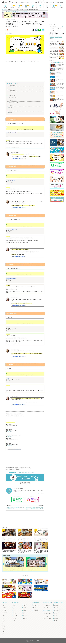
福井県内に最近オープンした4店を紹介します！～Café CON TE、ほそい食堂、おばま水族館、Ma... (25, 551)
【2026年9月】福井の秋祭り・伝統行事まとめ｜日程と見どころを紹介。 (9, 551)
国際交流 (24, 607)
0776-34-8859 (9, 431)
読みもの (26, 7)
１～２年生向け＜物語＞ (12, 90)
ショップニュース (25, 615)
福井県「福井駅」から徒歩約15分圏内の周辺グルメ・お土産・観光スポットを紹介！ (35, 569)
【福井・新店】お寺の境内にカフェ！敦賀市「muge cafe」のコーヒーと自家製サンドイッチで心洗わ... (25, 539)
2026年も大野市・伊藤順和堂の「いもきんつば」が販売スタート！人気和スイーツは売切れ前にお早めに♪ (41, 551)
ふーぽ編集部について (58, 602)
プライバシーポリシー (57, 612)
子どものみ (24, 610)
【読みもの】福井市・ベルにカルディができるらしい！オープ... (59, 69)
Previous (3, 564)
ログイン (52, 2)
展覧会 (14, 605)
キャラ (24, 605)
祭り (13, 607)
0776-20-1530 (9, 436)
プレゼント (53, 7)
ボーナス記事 (61, 7)
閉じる (16, 83)
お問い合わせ (56, 618)
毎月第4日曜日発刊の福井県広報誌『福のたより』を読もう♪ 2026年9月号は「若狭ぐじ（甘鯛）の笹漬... (41, 539)
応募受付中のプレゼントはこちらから (25, 483)
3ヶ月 (61, 62)
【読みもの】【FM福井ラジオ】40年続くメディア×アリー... (59, 92)
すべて (53, 28)
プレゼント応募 (45, 616)
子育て (47, 7)
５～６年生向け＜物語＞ (12, 105)
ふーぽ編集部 (4, 612)
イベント (12, 7)
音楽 (13, 612)
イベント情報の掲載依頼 (46, 613)
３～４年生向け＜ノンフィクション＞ (14, 100)
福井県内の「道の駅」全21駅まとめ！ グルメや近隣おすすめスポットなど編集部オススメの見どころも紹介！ (14, 569)
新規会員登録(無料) (60, 2)
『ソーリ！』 (11, 107)
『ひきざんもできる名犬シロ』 (14, 92)
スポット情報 (36, 602)
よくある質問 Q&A (57, 610)
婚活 (23, 613)
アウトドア (14, 618)
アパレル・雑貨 (35, 610)
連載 (3, 633)
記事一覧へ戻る (25, 575)
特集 (3, 605)
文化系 (8, 33)
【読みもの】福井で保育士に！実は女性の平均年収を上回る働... (59, 73)
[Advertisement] (25, 73)
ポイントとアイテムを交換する (47, 618)
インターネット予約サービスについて (14, 449)
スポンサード (25, 618)
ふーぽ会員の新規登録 (46, 605)
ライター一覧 (56, 607)
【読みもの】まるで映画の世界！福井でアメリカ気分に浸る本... (59, 99)
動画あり (33, 7)
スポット (5, 7)
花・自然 (14, 620)
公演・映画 (14, 613)
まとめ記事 (4, 607)
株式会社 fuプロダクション (35, 640)
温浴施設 (34, 607)
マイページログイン (46, 607)
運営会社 (55, 620)
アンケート (45, 615)
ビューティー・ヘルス (36, 605)
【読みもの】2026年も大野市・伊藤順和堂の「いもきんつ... (59, 96)
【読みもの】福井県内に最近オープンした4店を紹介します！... (59, 65)
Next (46, 564)
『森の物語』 (11, 112)
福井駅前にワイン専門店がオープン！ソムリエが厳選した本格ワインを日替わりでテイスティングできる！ (9, 539)
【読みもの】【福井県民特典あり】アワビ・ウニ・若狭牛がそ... (59, 84)
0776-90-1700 (9, 445)
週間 (57, 62)
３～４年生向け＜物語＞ (12, 95)
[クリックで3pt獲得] (25, 477)
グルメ (19, 7)
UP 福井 (40, 7)
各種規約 (55, 613)
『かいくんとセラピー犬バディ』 (14, 102)
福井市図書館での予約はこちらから (19, 158)
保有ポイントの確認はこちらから (25, 482)
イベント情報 (15, 602)
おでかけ (4, 620)
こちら (20, 467)
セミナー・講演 (15, 615)
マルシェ (14, 610)
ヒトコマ (4, 631)
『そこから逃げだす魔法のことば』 (14, 97)
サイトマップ (56, 615)
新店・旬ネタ (4, 610)
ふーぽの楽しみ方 (56, 605)
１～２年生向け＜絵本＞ (12, 85)
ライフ (3, 618)
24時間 (53, 62)
